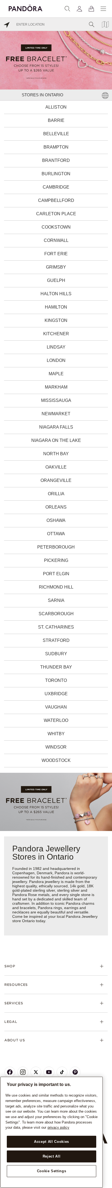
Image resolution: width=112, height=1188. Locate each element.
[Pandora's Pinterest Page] (75, 1072)
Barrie (56, 120)
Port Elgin (56, 573)
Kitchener (56, 333)
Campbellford (56, 200)
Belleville (56, 133)
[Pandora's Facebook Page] (9, 1072)
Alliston (56, 107)
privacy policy (58, 1127)
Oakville (56, 467)
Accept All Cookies (51, 1142)
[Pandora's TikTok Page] (62, 1072)
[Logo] (25, 6)
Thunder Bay (56, 667)
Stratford (56, 640)
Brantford (56, 160)
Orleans (56, 507)
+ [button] (105, 1175)
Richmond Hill (56, 587)
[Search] (67, 9)
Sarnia (56, 600)
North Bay (56, 453)
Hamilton (56, 307)
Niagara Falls (56, 427)
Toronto (56, 680)
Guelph (56, 280)
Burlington (56, 173)
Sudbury (56, 653)
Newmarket (56, 413)
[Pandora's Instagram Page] (22, 1072)
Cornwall (56, 240)
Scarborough (56, 613)
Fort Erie (56, 253)
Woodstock (56, 760)
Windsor (56, 747)
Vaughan (56, 707)
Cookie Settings (51, 1171)
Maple (56, 373)
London (56, 360)
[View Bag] (91, 9)
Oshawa (56, 520)
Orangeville (56, 480)
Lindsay (56, 347)
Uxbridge (56, 693)
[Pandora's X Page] (35, 1072)
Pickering (56, 560)
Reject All (52, 1156)
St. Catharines (56, 627)
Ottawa (56, 533)
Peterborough (56, 547)
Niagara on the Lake (56, 440)
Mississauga (56, 400)
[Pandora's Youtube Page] (48, 1072)
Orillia (56, 493)
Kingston (56, 320)
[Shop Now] (56, 801)
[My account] (79, 9)
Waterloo (56, 720)
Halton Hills (56, 293)
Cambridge (56, 187)
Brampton (56, 147)
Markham (56, 387)
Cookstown (56, 227)
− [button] (105, 1183)
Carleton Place (56, 213)
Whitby (56, 733)
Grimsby (56, 267)
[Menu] (103, 9)
